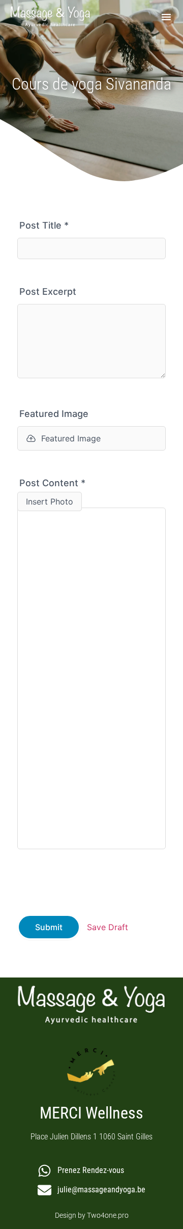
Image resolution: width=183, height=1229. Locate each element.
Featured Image (53, 413)
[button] (166, 16)
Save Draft (107, 927)
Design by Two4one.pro (92, 1215)
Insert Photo (49, 501)
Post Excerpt (47, 291)
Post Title (44, 225)
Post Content (52, 483)
